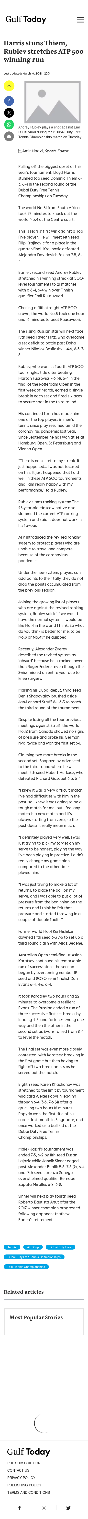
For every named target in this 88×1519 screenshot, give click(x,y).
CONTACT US (18, 1470)
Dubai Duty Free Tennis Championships (34, 1256)
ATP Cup (33, 1247)
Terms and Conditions (28, 1492)
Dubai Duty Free (60, 1247)
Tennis (12, 1247)
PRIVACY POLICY (21, 1477)
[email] (9, 136)
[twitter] (9, 113)
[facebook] (9, 101)
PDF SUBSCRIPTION (24, 1462)
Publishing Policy (24, 1484)
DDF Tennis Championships (26, 1266)
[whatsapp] (9, 124)
